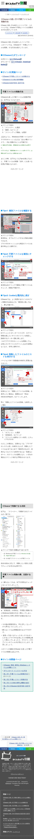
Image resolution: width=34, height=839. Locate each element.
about (19, 777)
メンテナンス (9, 33)
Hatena (13, 10)
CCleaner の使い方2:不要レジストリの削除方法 (16, 805)
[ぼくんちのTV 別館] (17, 760)
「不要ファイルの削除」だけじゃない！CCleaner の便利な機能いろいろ (16, 809)
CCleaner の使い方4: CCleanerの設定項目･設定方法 (16, 814)
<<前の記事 (17, 33)
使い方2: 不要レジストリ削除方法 (15, 679)
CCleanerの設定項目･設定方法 (13, 83)
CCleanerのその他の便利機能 (12, 79)
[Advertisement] (17, 187)
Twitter (21, 10)
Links (15, 777)
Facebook (4, 10)
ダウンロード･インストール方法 (15, 671)
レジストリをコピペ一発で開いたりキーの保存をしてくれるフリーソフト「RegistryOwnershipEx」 (16, 825)
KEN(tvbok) (8, 783)
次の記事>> (25, 33)
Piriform (17, 59)
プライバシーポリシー (17, 774)
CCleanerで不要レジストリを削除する (16, 76)
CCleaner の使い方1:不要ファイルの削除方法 (15, 802)
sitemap (11, 777)
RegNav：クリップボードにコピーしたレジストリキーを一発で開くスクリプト (17, 819)
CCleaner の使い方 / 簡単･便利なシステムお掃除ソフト (17, 798)
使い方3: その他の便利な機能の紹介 (16, 683)
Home (23, 777)
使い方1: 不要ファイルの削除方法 (15, 674)
